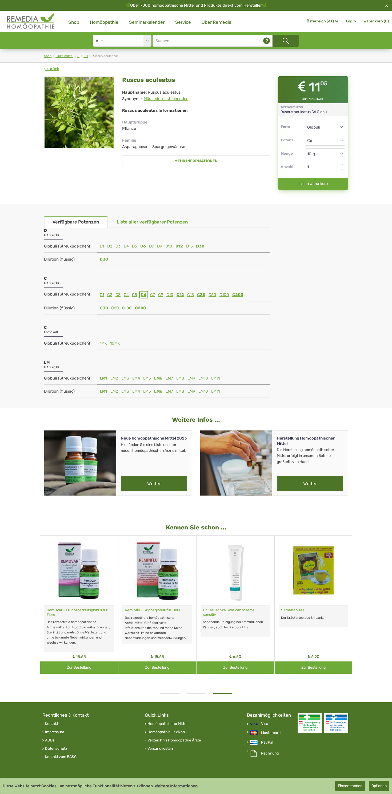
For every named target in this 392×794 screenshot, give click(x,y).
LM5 (147, 378)
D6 (143, 246)
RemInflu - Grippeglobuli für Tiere (153, 610)
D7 (151, 246)
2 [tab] (196, 693)
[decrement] (341, 169)
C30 (201, 294)
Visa (264, 724)
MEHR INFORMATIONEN (196, 161)
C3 (118, 294)
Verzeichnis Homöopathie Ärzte (174, 740)
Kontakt (51, 724)
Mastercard (271, 733)
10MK (115, 343)
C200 (237, 294)
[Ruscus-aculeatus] (79, 112)
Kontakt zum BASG (61, 757)
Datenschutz (56, 749)
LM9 (191, 378)
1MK (103, 343)
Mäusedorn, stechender (166, 98)
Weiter (154, 483)
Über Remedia (216, 22)
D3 (118, 246)
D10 (168, 246)
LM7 (169, 378)
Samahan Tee (293, 610)
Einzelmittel (64, 56)
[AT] (31, 21)
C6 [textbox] (309, 140)
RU (85, 56)
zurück (52, 68)
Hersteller (252, 5)
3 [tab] (222, 693)
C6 (143, 294)
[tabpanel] (235, 604)
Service (183, 22)
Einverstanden (350, 786)
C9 (160, 294)
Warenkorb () (376, 21)
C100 (224, 294)
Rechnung (270, 753)
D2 (109, 246)
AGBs (49, 740)
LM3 (125, 378)
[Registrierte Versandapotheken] (310, 723)
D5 (134, 246)
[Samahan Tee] (313, 570)
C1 (102, 294)
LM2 (114, 378)
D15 (189, 246)
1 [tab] (169, 693)
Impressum (54, 732)
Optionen (379, 786)
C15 (190, 294)
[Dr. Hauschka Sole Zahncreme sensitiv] (235, 570)
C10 (169, 294)
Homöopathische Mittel (167, 724)
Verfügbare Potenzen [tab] (76, 222)
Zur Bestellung (79, 667)
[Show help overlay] (266, 40)
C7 (152, 294)
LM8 (180, 378)
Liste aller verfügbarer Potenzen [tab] (152, 222)
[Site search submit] (286, 41)
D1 (102, 246)
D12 (179, 246)
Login (351, 21)
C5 (134, 294)
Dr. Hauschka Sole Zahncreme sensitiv (229, 612)
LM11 (215, 378)
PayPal (267, 742)
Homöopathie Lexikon (166, 732)
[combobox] (325, 140)
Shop (73, 22)
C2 (109, 294)
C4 (126, 294)
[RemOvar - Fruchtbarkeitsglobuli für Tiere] (79, 570)
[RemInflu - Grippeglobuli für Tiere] (157, 570)
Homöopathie (104, 22)
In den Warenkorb (313, 183)
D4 (126, 246)
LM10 (203, 378)
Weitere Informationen (176, 786)
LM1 (103, 378)
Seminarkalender (147, 22)
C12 (180, 294)
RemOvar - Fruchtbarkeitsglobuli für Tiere (77, 612)
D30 (200, 246)
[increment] (341, 164)
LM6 (158, 378)
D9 (159, 246)
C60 (212, 294)
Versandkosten (160, 749)
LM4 (136, 378)
